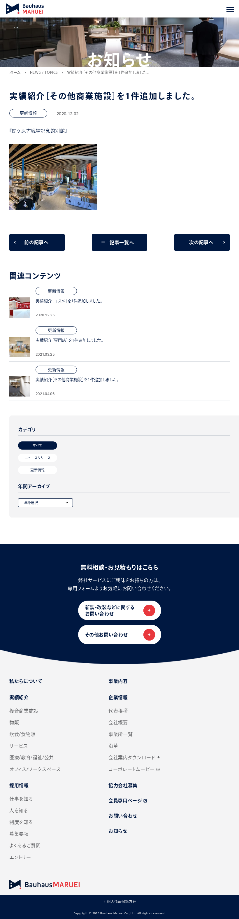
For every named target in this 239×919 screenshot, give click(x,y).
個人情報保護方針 (121, 901)
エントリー (20, 857)
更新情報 (37, 470)
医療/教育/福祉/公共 (31, 757)
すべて (37, 445)
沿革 (113, 745)
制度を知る (21, 822)
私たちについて (25, 681)
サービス (18, 745)
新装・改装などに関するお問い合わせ (110, 610)
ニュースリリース (37, 457)
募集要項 (19, 834)
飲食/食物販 (22, 734)
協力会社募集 (123, 785)
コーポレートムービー (134, 769)
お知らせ (117, 831)
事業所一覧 (120, 734)
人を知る (18, 810)
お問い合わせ (122, 815)
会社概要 (118, 722)
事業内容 (118, 681)
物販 (14, 722)
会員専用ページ (127, 800)
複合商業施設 (23, 710)
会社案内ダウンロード (134, 757)
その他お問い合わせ (106, 634)
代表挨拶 (118, 710)
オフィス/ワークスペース (35, 769)
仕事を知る (21, 799)
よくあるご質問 (25, 845)
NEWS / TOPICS (44, 72)
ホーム (15, 72)
